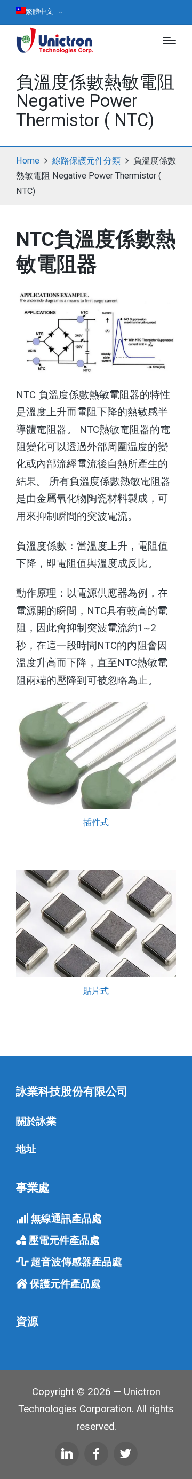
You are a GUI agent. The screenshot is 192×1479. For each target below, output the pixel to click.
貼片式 (96, 991)
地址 (26, 1149)
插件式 (96, 822)
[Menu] (169, 40)
